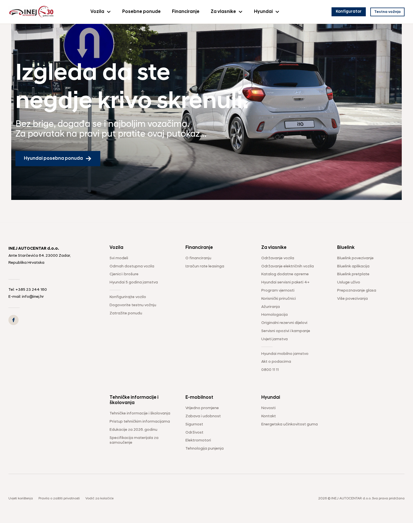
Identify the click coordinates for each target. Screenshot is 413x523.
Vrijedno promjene (202, 408)
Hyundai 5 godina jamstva (134, 282)
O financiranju (198, 258)
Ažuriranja (270, 307)
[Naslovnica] (30, 11)
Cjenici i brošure (124, 274)
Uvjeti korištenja (20, 498)
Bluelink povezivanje (355, 258)
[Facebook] (13, 320)
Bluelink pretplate (353, 274)
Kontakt (268, 416)
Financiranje (185, 12)
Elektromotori (198, 440)
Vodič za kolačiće (99, 498)
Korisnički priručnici (278, 299)
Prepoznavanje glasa (356, 290)
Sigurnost (194, 424)
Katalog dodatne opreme (285, 274)
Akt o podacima (276, 362)
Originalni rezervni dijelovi (284, 323)
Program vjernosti (277, 290)
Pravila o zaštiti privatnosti (59, 498)
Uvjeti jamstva (274, 339)
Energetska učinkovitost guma (289, 424)
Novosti (268, 408)
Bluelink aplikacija (353, 266)
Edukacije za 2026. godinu (133, 430)
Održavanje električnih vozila (287, 266)
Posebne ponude (141, 12)
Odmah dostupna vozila (132, 266)
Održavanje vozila (277, 258)
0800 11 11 (270, 370)
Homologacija (274, 315)
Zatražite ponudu (126, 313)
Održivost (194, 432)
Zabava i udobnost (203, 416)
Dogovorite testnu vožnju (133, 305)
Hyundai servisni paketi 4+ (285, 282)
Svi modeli (119, 258)
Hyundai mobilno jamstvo (284, 354)
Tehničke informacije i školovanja (140, 413)
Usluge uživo (348, 282)
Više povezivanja (352, 299)
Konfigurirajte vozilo (128, 297)
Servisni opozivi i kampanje (285, 331)
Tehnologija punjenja (204, 449)
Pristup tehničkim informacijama (140, 422)
